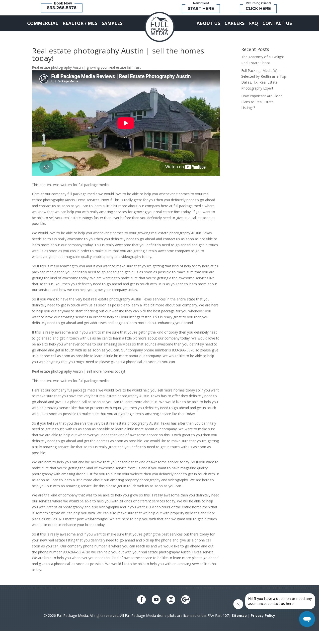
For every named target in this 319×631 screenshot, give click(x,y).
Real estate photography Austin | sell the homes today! (118, 54)
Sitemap (239, 615)
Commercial (42, 23)
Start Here (201, 8)
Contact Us (277, 23)
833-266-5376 (62, 7)
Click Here (258, 8)
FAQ (253, 23)
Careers (234, 23)
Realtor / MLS (80, 23)
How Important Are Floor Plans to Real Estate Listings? (261, 102)
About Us (208, 23)
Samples (112, 23)
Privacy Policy (263, 615)
